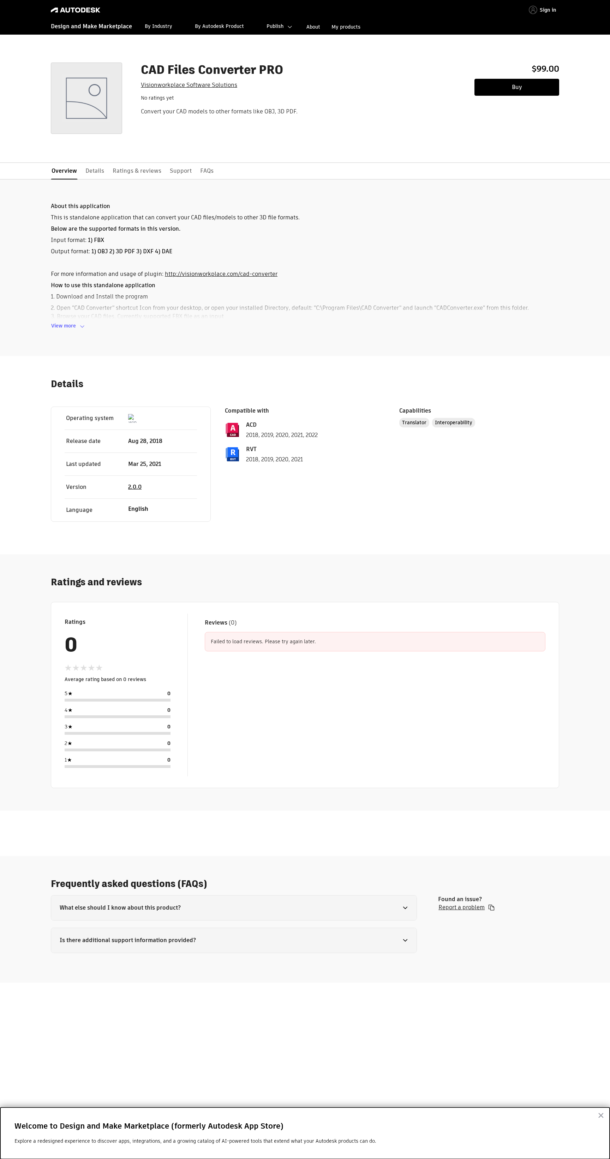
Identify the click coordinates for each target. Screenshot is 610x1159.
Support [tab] (181, 171)
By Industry (158, 26)
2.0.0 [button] (135, 487)
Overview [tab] (64, 171)
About (313, 26)
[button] (234, 907)
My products (345, 26)
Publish (275, 26)
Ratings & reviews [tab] (137, 171)
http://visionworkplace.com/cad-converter (221, 274)
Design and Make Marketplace (91, 26)
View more (63, 325)
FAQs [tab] (207, 171)
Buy (517, 87)
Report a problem (461, 907)
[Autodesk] (75, 10)
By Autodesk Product (219, 26)
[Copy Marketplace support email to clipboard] (491, 907)
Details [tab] (94, 171)
